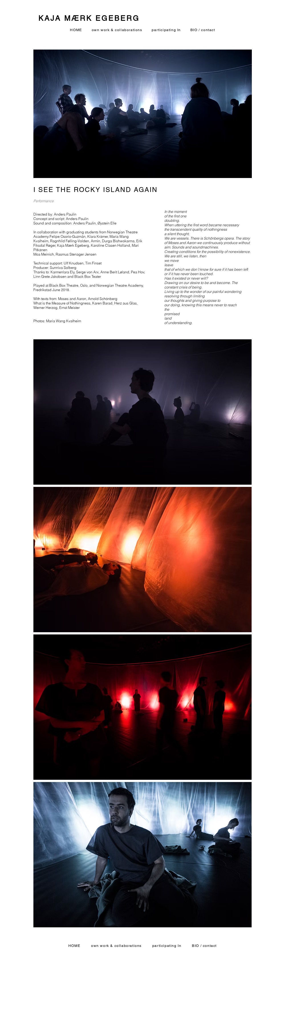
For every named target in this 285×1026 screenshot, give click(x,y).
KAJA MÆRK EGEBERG (89, 18)
